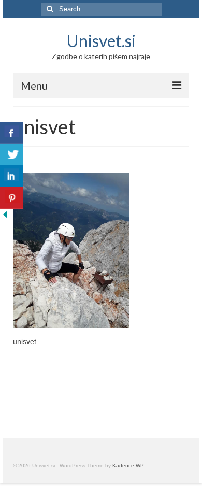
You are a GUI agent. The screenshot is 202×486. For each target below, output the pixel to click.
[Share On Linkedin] (11, 176)
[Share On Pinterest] (11, 198)
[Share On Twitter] (11, 154)
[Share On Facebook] (11, 133)
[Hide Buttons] (5, 214)
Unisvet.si (101, 41)
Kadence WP (128, 465)
